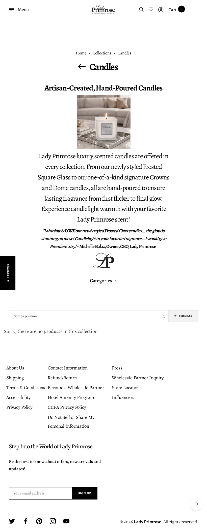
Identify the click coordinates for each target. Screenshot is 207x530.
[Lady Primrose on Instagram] (53, 521)
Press (117, 368)
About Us (15, 368)
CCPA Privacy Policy (67, 407)
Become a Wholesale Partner (76, 387)
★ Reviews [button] (8, 273)
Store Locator (125, 387)
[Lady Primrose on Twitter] (12, 521)
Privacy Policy (19, 407)
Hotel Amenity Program (71, 397)
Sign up (84, 493)
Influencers (123, 397)
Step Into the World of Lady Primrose (50, 446)
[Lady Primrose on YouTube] (66, 521)
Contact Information (68, 368)
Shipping (15, 378)
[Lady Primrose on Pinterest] (39, 521)
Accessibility (18, 397)
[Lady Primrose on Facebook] (25, 521)
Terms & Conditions (25, 387)
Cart (175, 10)
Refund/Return (62, 378)
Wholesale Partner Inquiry (138, 378)
